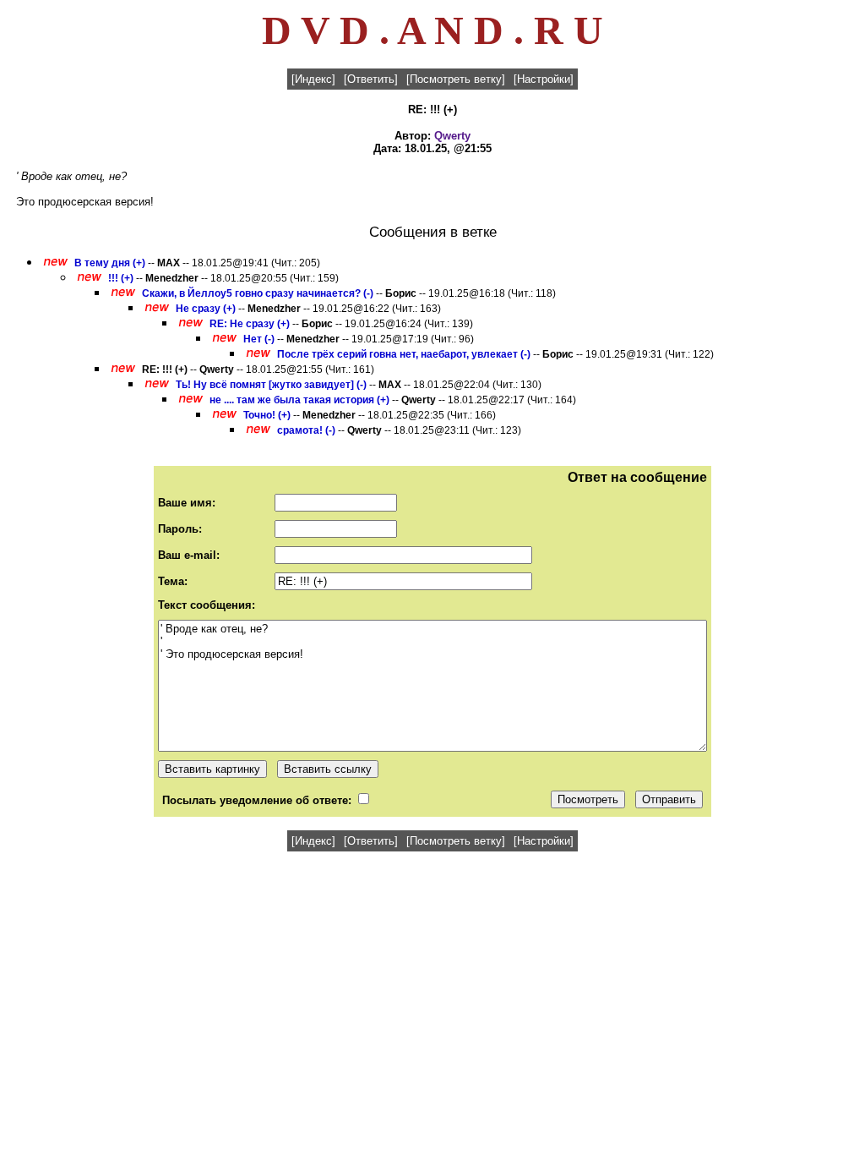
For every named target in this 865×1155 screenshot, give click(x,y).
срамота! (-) (306, 430)
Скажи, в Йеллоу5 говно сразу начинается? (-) (257, 293)
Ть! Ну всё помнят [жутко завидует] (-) (271, 385)
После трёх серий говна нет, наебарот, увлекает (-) (403, 354)
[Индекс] (313, 79)
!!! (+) (120, 278)
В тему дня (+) (109, 263)
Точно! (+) (267, 415)
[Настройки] (544, 79)
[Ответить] (371, 79)
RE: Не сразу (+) (249, 324)
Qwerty (452, 135)
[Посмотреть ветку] (455, 79)
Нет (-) (259, 339)
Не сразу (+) (206, 309)
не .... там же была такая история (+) (299, 400)
